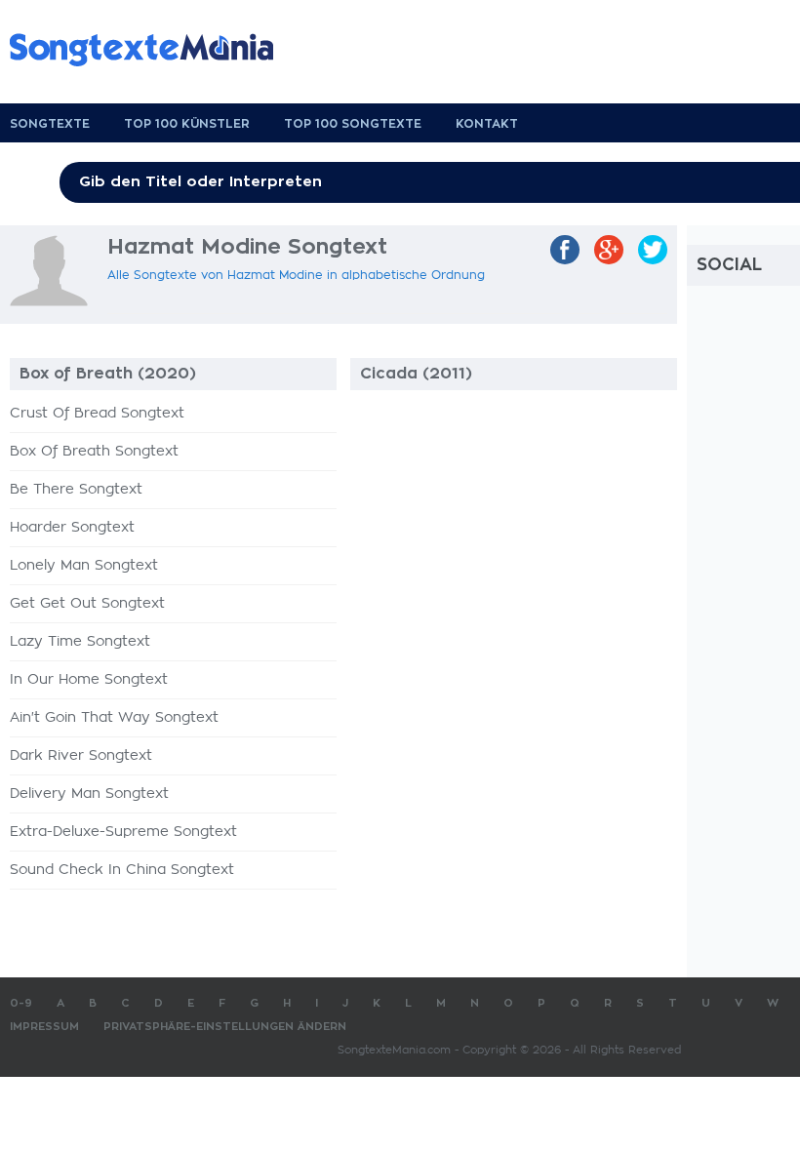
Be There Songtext (76, 489)
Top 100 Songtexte (352, 124)
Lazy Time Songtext (80, 642)
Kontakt (487, 124)
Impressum (44, 1026)
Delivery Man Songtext (89, 794)
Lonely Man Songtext (84, 566)
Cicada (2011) (416, 373)
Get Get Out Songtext (87, 604)
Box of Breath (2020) (108, 373)
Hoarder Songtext (72, 528)
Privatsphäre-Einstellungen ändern (224, 1026)
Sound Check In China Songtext (122, 870)
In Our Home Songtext (89, 680)
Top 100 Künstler (187, 124)
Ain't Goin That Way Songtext (114, 718)
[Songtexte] (151, 50)
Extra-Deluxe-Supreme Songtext (123, 832)
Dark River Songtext (81, 756)
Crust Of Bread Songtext (97, 413)
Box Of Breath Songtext (94, 451)
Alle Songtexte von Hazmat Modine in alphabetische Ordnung (296, 275)
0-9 (21, 1003)
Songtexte (50, 124)
